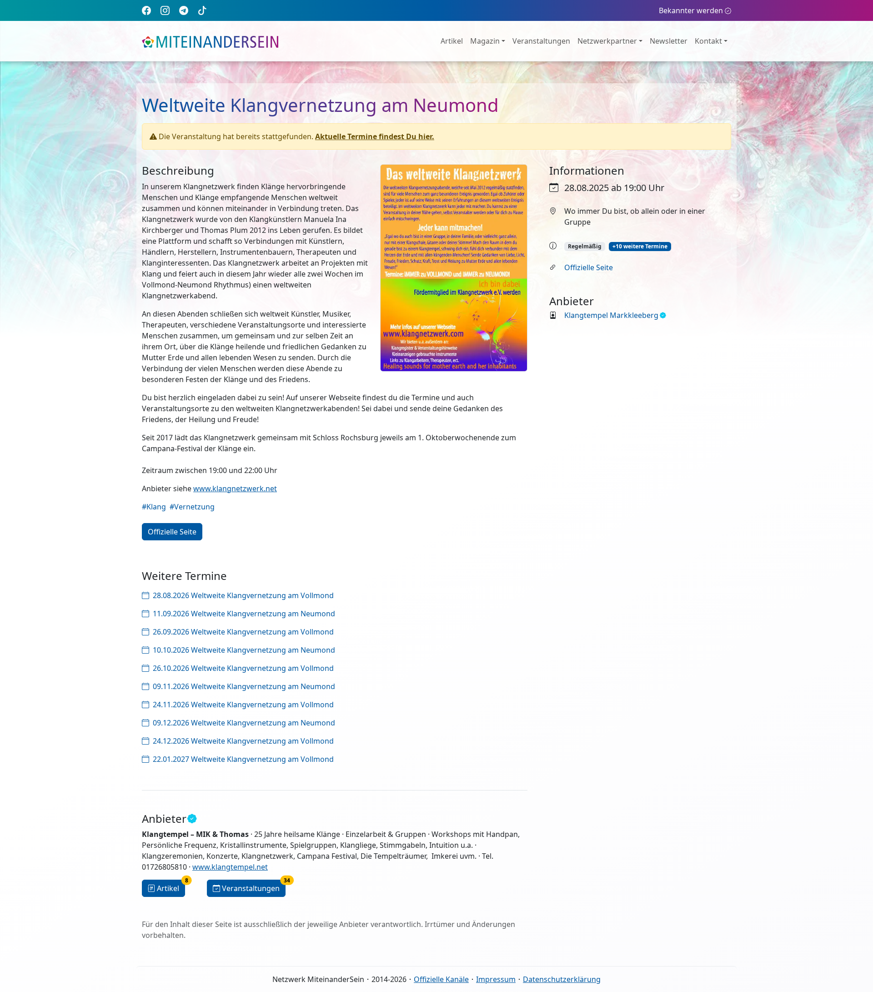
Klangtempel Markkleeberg (611, 315)
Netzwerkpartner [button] (607, 41)
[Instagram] (165, 10)
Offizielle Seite (588, 267)
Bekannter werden (691, 10)
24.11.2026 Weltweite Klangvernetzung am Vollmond (243, 705)
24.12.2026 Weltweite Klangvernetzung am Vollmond (243, 741)
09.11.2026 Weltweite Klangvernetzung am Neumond (244, 686)
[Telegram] (183, 10)
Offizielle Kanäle (441, 979)
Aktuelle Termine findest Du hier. (374, 136)
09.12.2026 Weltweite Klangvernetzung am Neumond (244, 723)
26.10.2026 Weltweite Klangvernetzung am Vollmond (243, 668)
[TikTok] (202, 10)
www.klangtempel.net (230, 867)
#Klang (154, 507)
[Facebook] (146, 10)
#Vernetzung (192, 507)
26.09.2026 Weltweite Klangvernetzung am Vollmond (243, 632)
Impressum (496, 979)
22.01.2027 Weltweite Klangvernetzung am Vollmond (243, 759)
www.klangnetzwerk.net (235, 488)
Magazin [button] (485, 41)
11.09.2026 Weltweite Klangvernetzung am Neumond (244, 614)
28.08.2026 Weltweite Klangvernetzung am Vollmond (243, 595)
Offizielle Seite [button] (172, 532)
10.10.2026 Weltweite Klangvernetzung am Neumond (244, 650)
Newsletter (668, 41)
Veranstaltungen (541, 41)
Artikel (452, 41)
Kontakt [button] (708, 41)
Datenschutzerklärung (562, 979)
